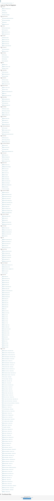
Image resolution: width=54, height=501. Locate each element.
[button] (0, 0)
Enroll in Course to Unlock (27, 498)
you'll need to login (30, 497)
